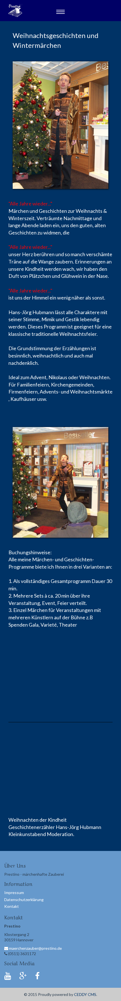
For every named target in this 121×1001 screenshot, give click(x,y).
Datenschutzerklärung (24, 899)
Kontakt (11, 906)
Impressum (14, 892)
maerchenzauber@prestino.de (35, 948)
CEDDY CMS (85, 994)
